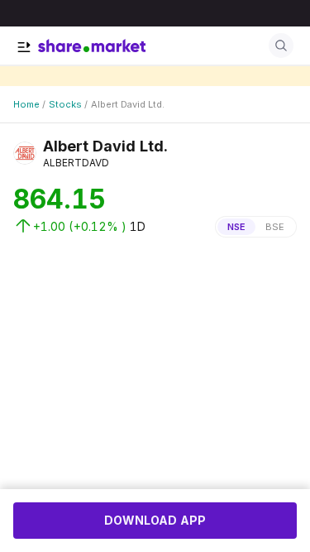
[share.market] (91, 45)
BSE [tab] (274, 227)
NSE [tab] (236, 227)
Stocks (65, 104)
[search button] (281, 45)
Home (26, 104)
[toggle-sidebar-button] (24, 47)
